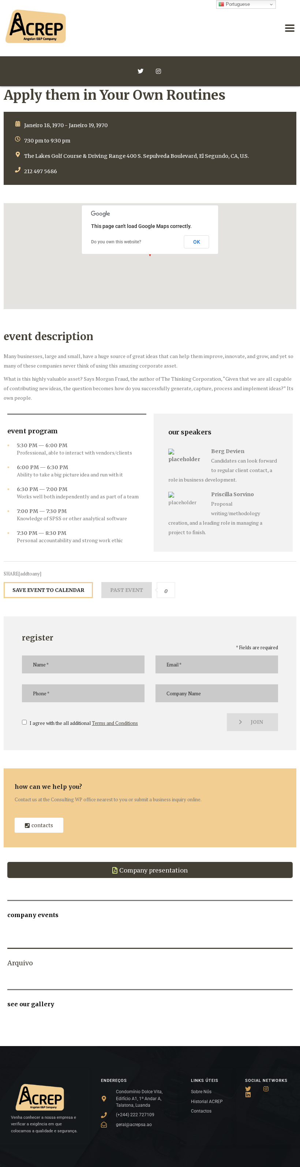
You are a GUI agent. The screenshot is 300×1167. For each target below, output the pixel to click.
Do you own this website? (116, 241)
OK (196, 242)
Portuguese (237, 4)
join (257, 722)
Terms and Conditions (115, 723)
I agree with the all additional (84, 723)
